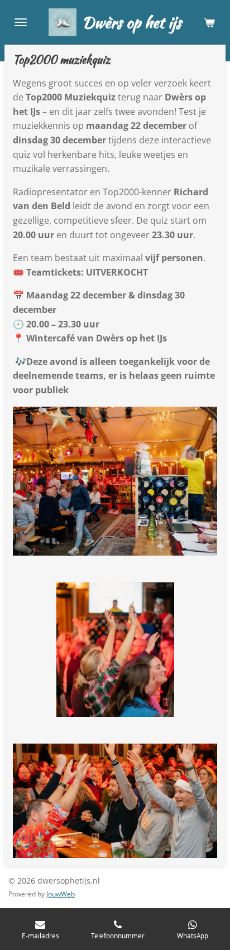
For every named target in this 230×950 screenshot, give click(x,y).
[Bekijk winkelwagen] (209, 22)
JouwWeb (60, 894)
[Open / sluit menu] (20, 22)
